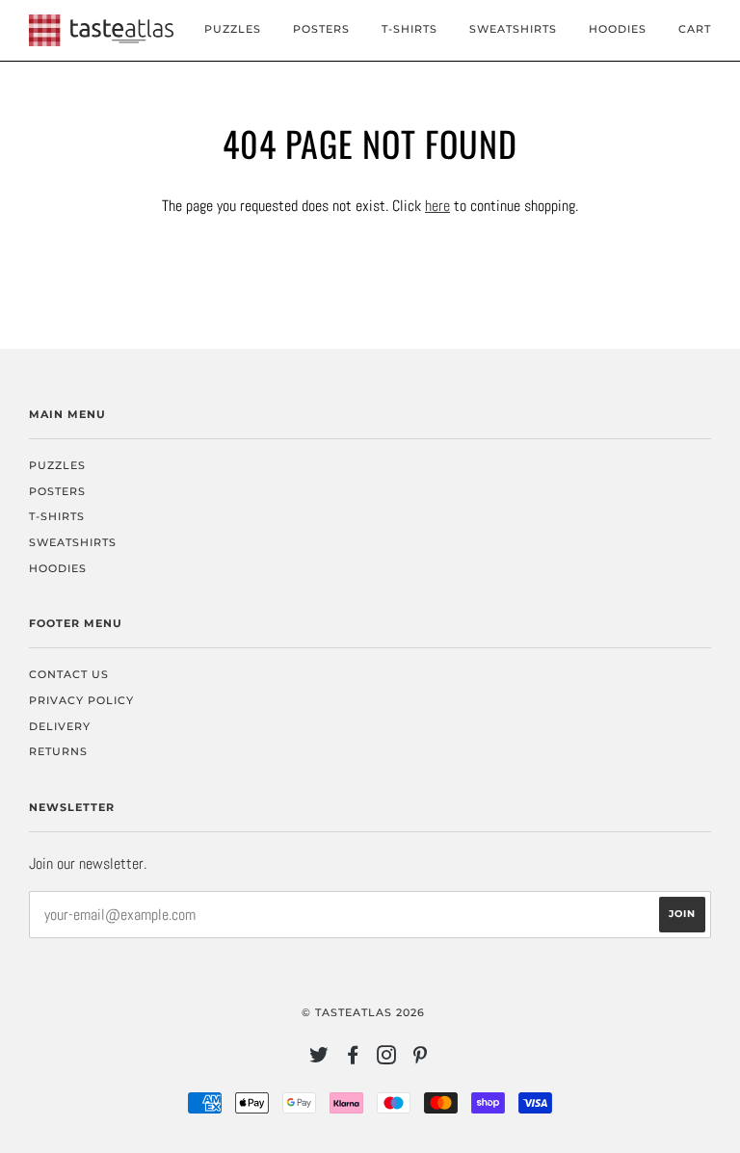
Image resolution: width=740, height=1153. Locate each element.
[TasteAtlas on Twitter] (319, 1058)
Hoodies (618, 29)
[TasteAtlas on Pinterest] (420, 1058)
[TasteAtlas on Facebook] (353, 1058)
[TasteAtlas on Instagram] (387, 1058)
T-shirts (409, 29)
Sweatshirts (513, 29)
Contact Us (69, 674)
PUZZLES (232, 29)
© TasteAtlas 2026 (363, 1012)
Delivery (60, 726)
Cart (694, 29)
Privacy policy (81, 700)
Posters (321, 29)
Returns (58, 751)
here (437, 206)
